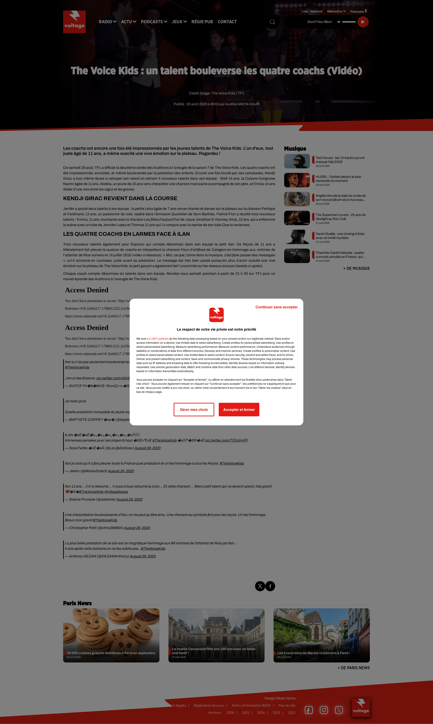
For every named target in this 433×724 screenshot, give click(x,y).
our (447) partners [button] (158, 338)
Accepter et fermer (239, 409)
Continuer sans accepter (277, 306)
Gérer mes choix (194, 409)
